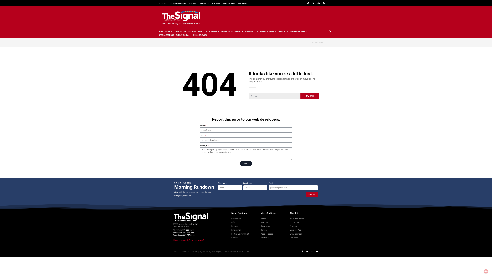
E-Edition (193, 3)
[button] (330, 31)
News (167, 31)
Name (202, 125)
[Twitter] (313, 3)
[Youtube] (318, 3)
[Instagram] (324, 3)
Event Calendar (267, 31)
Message (203, 145)
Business (213, 31)
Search (310, 96)
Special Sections (166, 35)
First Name (222, 183)
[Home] (308, 43)
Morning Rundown (178, 3)
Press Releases (200, 35)
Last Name (247, 183)
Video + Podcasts (297, 31)
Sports (201, 31)
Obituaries (242, 3)
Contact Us (204, 3)
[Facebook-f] (302, 251)
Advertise (216, 3)
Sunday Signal (182, 35)
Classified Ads (229, 3)
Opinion (282, 31)
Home (161, 31)
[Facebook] (308, 3)
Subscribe (163, 3)
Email (202, 135)
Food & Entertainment (231, 31)
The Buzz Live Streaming (185, 31)
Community (250, 31)
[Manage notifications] (486, 271)
